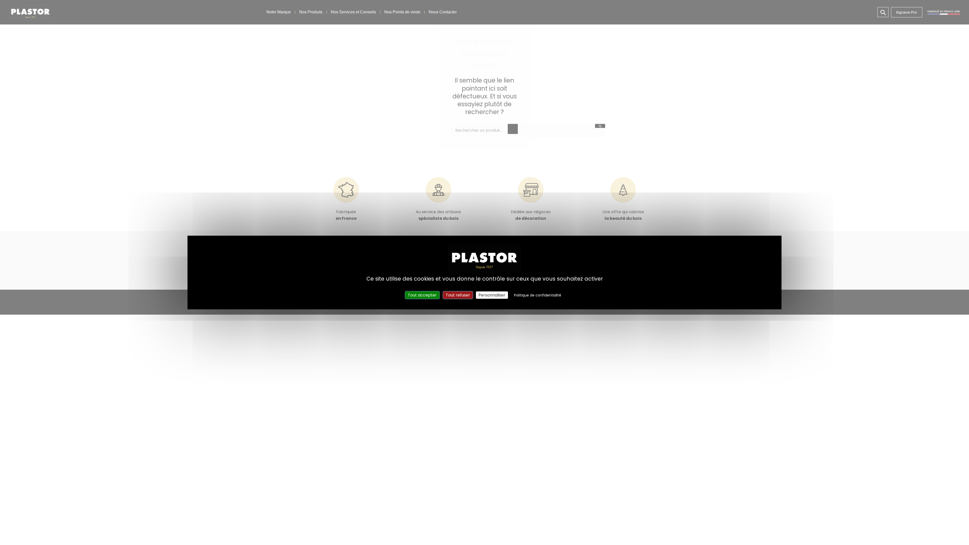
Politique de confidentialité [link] (537, 295)
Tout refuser (458, 295)
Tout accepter (422, 295)
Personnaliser (491, 295)
